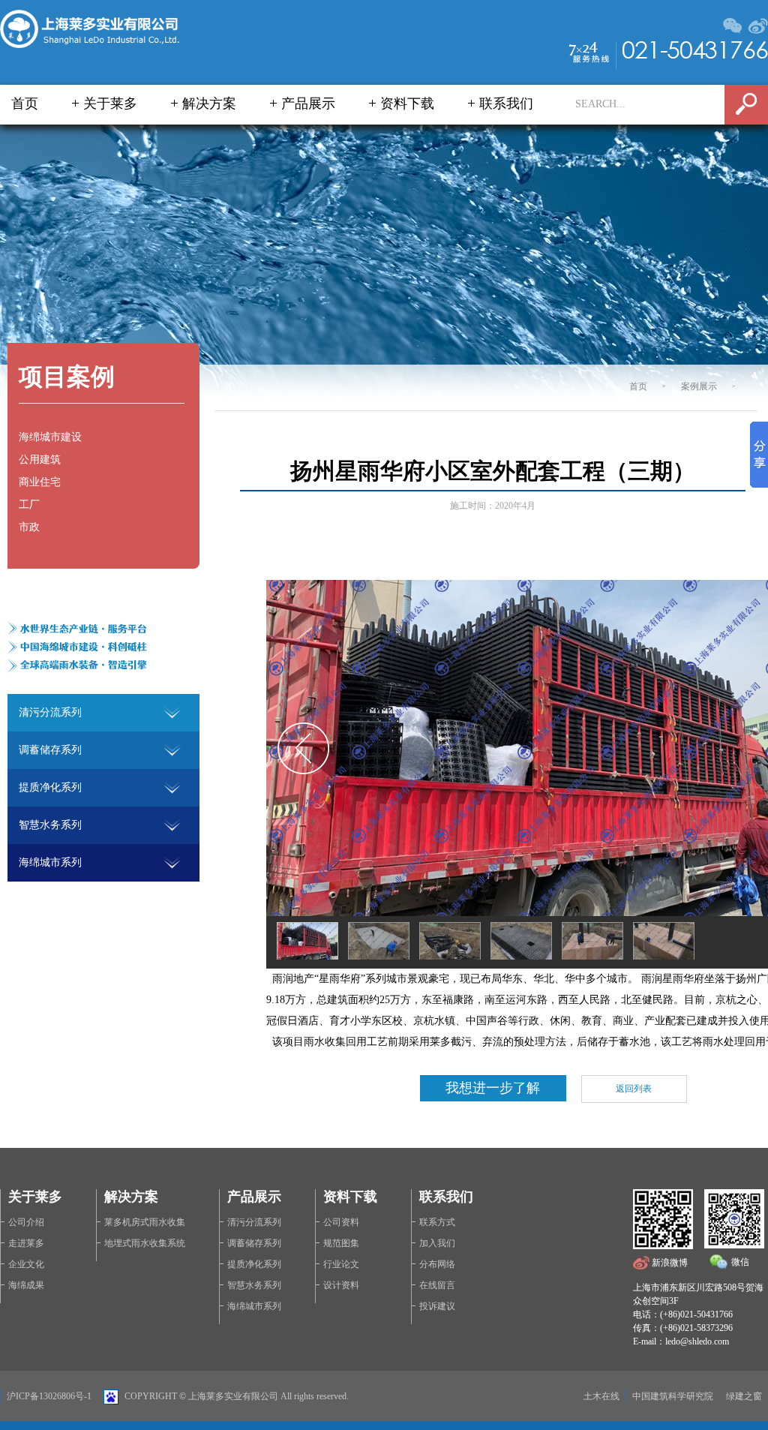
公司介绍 (26, 1222)
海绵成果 (26, 1285)
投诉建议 (437, 1306)
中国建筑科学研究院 (672, 1396)
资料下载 (407, 103)
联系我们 (506, 103)
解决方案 (209, 103)
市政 (29, 527)
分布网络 (437, 1264)
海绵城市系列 (254, 1306)
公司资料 (341, 1222)
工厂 (29, 504)
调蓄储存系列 (254, 1243)
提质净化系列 (254, 1264)
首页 (24, 103)
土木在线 (602, 1396)
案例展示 (699, 386)
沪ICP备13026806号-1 (49, 1396)
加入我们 (437, 1243)
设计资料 (341, 1285)
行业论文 (341, 1264)
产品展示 (308, 103)
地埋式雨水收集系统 (144, 1243)
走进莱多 (26, 1243)
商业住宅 (40, 482)
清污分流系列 (254, 1222)
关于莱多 (110, 103)
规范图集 (341, 1243)
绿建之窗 (744, 1396)
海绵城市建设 (50, 437)
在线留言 (437, 1285)
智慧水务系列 (254, 1285)
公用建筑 (40, 459)
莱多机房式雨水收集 (144, 1222)
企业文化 (26, 1264)
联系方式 (437, 1222)
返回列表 (634, 1088)
